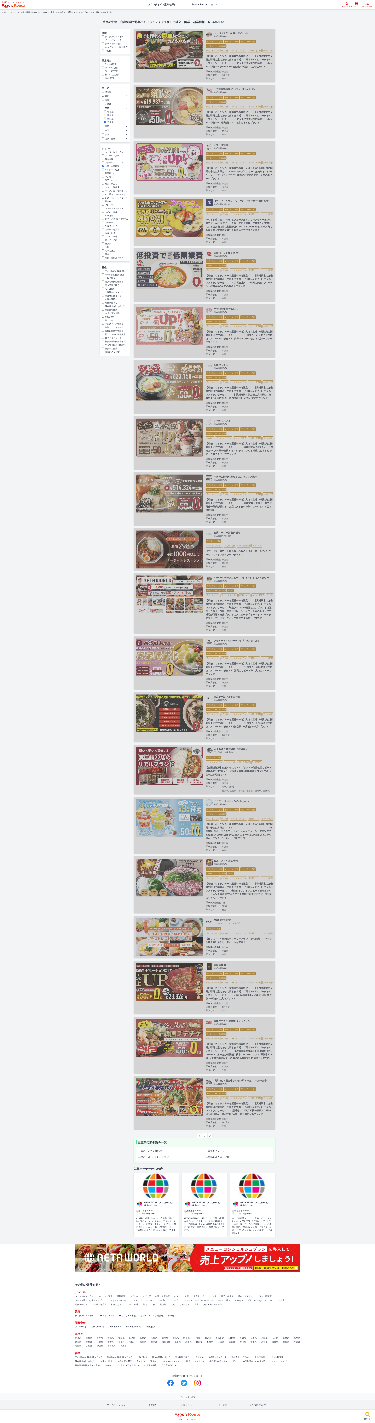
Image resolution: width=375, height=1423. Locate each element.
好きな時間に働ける (114, 281)
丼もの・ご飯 (111, 240)
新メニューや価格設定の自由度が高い (115, 334)
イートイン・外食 (113, 40)
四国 (107, 134)
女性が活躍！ (111, 299)
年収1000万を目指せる (115, 345)
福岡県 (275, 1341)
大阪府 (132, 1341)
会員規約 (152, 1405)
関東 (107, 99)
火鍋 (107, 247)
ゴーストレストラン (114, 152)
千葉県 (197, 1337)
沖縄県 (123, 1346)
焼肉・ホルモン (112, 183)
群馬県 (176, 1337)
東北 (107, 95)
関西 (107, 126)
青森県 (89, 1337)
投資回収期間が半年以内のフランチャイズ (115, 341)
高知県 (264, 1341)
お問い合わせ (187, 1405)
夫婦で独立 (110, 278)
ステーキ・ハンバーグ (115, 162)
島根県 (188, 1341)
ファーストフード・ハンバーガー (115, 208)
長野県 (253, 1337)
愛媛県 (253, 1341)
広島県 (210, 1341)
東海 (107, 108)
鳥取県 (178, 1341)
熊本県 (78, 1346)
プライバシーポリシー (117, 1405)
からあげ (109, 215)
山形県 (132, 1337)
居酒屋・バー (111, 173)
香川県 (243, 1341)
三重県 (110, 122)
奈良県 (154, 1341)
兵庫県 (143, 1341)
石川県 (275, 1337)
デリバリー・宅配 (113, 43)
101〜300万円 (111, 67)
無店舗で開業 (111, 309)
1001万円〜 (110, 78)
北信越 (108, 104)
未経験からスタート (114, 292)
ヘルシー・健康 (112, 169)
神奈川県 (220, 1337)
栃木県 (165, 1337)
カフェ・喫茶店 (112, 187)
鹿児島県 (112, 1346)
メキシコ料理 (111, 236)
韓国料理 (109, 159)
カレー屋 (109, 222)
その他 (108, 50)
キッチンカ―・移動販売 (116, 47)
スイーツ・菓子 (112, 155)
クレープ (109, 204)
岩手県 (100, 1337)
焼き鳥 (108, 201)
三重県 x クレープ (215, 1150)
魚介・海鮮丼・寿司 (114, 257)
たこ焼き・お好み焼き (115, 194)
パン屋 (108, 176)
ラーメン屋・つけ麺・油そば (115, 190)
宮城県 (111, 1337)
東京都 (208, 1337)
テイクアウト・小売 (114, 36)
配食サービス (111, 226)
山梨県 (232, 1337)
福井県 (286, 1337)
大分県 (89, 1346)
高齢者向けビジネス (114, 295)
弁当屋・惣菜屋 (112, 229)
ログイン (356, 6)
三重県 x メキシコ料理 (150, 1150)
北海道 (108, 91)
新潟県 (243, 1337)
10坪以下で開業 (112, 313)
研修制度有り (111, 302)
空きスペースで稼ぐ (114, 323)
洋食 (107, 254)
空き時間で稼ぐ (112, 285)
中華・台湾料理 (57, 12)
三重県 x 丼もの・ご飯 (217, 1156)
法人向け (109, 320)
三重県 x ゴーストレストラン (153, 1156)
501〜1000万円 (112, 74)
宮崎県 (100, 1346)
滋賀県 (111, 1341)
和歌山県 (166, 1341)
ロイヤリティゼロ (113, 337)
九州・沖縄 (110, 138)
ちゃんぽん (110, 250)
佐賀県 (286, 1341)
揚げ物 (108, 243)
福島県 (143, 1337)
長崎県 (297, 1341)
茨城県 (154, 1337)
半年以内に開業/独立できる (114, 274)
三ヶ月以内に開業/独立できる (114, 271)
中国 (107, 130)
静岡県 (110, 115)
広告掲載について (258, 1405)
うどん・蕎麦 (111, 211)
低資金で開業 (111, 348)
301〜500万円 (111, 71)
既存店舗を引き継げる (115, 306)
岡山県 (199, 1341)
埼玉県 (186, 1337)
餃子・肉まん (111, 180)
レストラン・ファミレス (116, 197)
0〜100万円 (110, 64)
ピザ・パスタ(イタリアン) (114, 218)
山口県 (221, 1341)
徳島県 (232, 1341)
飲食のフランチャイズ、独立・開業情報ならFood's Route (24, 12)
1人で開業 (109, 288)
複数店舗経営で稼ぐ (114, 330)
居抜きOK (109, 316)
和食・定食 (110, 233)
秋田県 (121, 1337)
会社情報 (223, 1405)
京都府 (121, 1341)
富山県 (264, 1337)
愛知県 (110, 118)
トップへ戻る (189, 1396)
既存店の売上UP (112, 352)
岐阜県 (110, 111)
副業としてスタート (114, 327)
